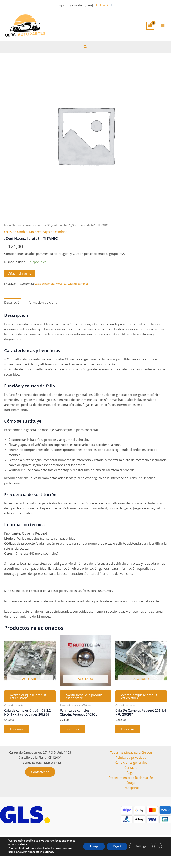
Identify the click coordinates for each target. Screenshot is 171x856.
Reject (117, 846)
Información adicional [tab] (41, 302)
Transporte (131, 787)
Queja (131, 782)
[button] (85, 47)
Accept (94, 846)
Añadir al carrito (19, 273)
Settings (140, 846)
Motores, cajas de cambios (29, 225)
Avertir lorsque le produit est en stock (28, 696)
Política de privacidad (131, 757)
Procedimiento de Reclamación (131, 777)
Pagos (131, 772)
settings (48, 852)
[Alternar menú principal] (162, 25)
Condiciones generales (131, 762)
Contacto (130, 767)
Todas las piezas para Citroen (131, 752)
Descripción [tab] (12, 302)
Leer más (16, 729)
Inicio (7, 225)
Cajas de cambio (58, 225)
